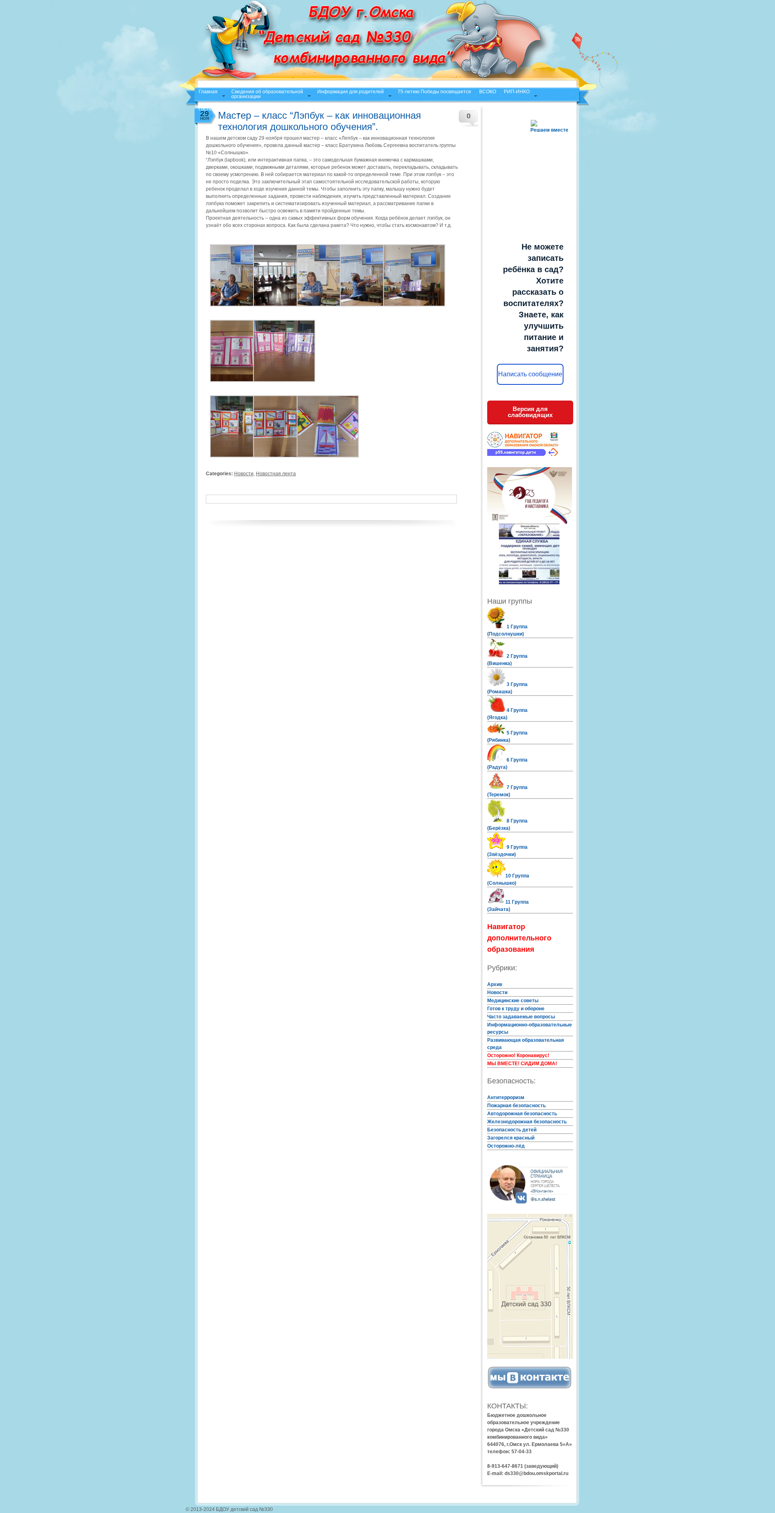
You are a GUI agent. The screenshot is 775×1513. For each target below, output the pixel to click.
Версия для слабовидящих (530, 411)
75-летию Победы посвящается (434, 91)
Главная (208, 91)
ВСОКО (487, 91)
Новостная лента (276, 473)
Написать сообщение (530, 374)
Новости (243, 473)
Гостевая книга (216, 109)
